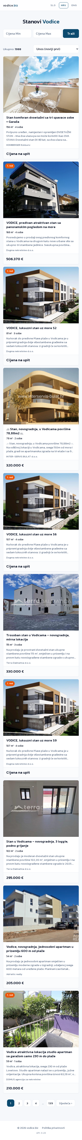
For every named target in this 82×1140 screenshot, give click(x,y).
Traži (71, 33)
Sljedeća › (65, 1103)
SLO (53, 5)
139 (50, 1103)
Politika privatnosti (53, 1128)
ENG (74, 5)
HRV (63, 5)
